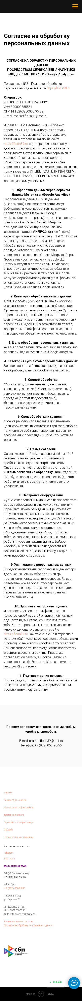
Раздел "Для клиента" (15, 800)
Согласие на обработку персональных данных (29, 925)
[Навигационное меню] (75, 6)
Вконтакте (9, 858)
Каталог (8, 792)
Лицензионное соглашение (18, 921)
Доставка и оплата (14, 814)
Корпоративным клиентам (18, 837)
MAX (23, 866)
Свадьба (8, 829)
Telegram (8, 852)
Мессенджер (12, 866)
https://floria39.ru (58, 88)
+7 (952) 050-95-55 (48, 745)
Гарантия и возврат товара (19, 822)
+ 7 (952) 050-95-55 (14, 888)
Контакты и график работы (18, 807)
